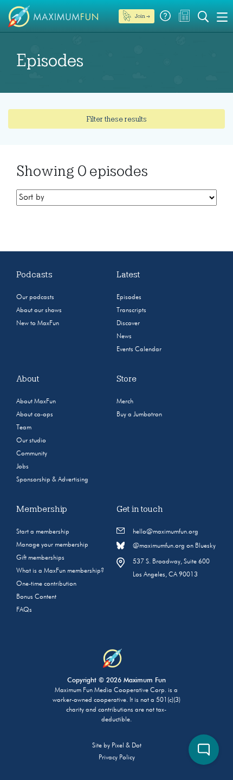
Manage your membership (52, 545)
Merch (124, 401)
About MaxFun (36, 401)
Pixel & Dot (126, 746)
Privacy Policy (117, 757)
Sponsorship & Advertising (52, 480)
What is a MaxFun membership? (60, 571)
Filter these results (116, 119)
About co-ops (34, 414)
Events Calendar (138, 349)
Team (23, 427)
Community (31, 454)
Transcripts (131, 310)
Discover (128, 323)
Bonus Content (36, 597)
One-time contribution (46, 584)
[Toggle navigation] (222, 16)
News (124, 336)
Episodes (128, 297)
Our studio (31, 440)
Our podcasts (35, 297)
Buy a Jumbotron (139, 414)
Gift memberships (40, 558)
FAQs (24, 610)
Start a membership (42, 532)
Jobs (22, 467)
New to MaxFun (37, 323)
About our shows (39, 310)
